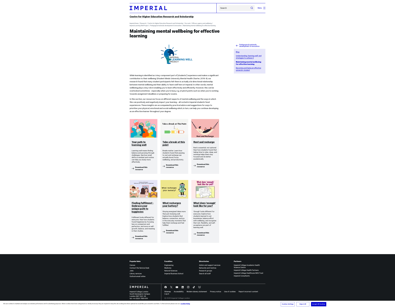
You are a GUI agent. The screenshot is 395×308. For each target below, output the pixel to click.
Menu (260, 8)
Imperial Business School (173, 274)
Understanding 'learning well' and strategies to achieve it (248, 57)
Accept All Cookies (318, 304)
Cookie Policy (185, 304)
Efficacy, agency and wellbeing (202, 23)
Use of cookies (230, 292)
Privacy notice (215, 292)
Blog (237, 52)
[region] (197, 304)
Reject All (303, 304)
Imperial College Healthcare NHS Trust (248, 273)
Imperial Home (134, 23)
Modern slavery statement (197, 292)
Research (143, 23)
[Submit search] (252, 8)
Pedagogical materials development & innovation (166, 26)
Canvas (132, 265)
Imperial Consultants (242, 276)
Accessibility (179, 292)
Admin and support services (209, 265)
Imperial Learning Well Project (139, 26)
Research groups (205, 271)
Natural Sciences (170, 271)
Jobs (131, 271)
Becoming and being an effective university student (248, 69)
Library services (136, 274)
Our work (188, 23)
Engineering (168, 265)
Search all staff (205, 274)
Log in (166, 294)
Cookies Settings (288, 304)
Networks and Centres (207, 268)
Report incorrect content (248, 292)
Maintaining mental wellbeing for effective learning (199, 26)
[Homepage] (173, 8)
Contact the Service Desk (139, 268)
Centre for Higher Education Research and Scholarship (162, 16)
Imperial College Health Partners (246, 270)
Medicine (167, 268)
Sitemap (167, 292)
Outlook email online (137, 276)
